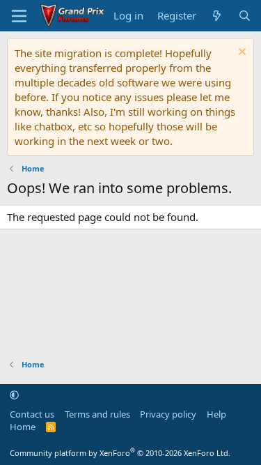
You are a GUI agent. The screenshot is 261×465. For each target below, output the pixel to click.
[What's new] (216, 16)
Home (22, 426)
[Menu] (19, 16)
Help (216, 414)
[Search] (244, 16)
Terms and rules (97, 414)
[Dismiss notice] (240, 53)
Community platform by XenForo (120, 453)
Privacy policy (168, 414)
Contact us (32, 414)
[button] (14, 394)
